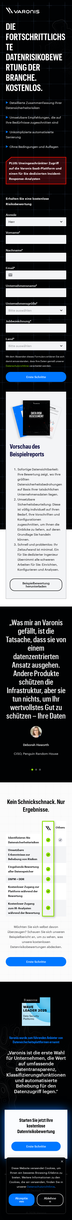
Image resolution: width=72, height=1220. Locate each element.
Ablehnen (50, 1199)
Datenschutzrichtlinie (41, 1186)
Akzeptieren (21, 1199)
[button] (32, 770)
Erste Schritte (36, 961)
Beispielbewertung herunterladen (36, 584)
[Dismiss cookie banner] (62, 1162)
